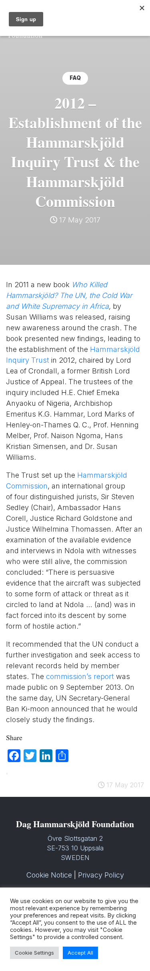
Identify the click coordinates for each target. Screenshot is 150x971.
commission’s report (80, 676)
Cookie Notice (49, 875)
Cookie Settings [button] (34, 952)
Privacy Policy (101, 875)
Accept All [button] (80, 952)
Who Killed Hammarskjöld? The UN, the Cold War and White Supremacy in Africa (69, 295)
